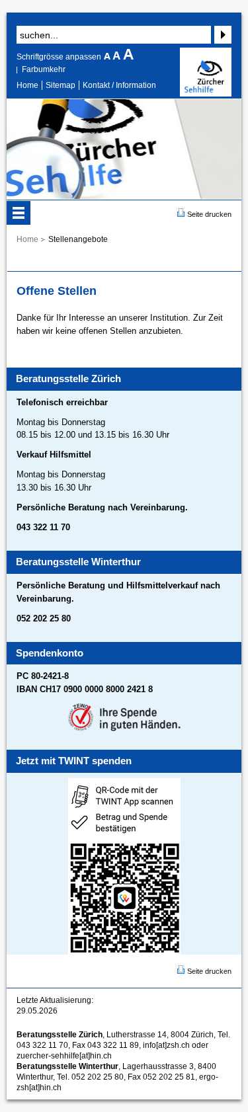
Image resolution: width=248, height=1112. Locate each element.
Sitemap (60, 85)
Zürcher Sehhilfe (205, 72)
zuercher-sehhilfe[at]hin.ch (64, 1055)
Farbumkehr (43, 69)
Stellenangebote (78, 239)
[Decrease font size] (108, 56)
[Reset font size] (117, 56)
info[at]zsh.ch (166, 1045)
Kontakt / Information (119, 85)
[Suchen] (221, 35)
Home (27, 85)
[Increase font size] (128, 56)
